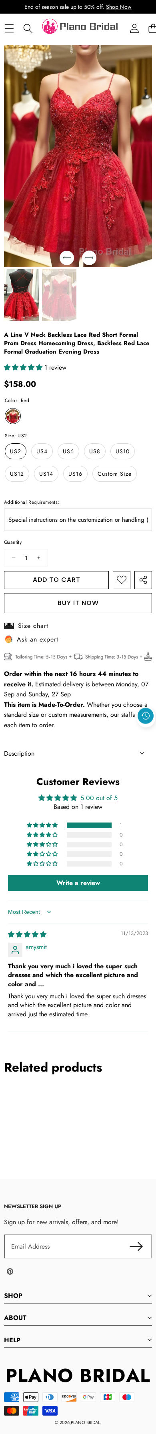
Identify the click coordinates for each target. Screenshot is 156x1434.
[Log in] (134, 29)
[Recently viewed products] (146, 716)
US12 (17, 474)
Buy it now (78, 602)
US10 (123, 451)
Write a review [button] (78, 882)
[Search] (28, 29)
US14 (46, 474)
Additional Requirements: (32, 502)
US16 (75, 474)
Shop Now (119, 7)
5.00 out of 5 (99, 797)
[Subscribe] (136, 1247)
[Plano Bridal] (81, 28)
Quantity (13, 542)
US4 (42, 451)
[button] (146, 734)
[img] (27, 934)
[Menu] (9, 29)
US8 (94, 451)
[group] (21, 295)
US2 (15, 451)
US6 (68, 451)
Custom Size (115, 474)
